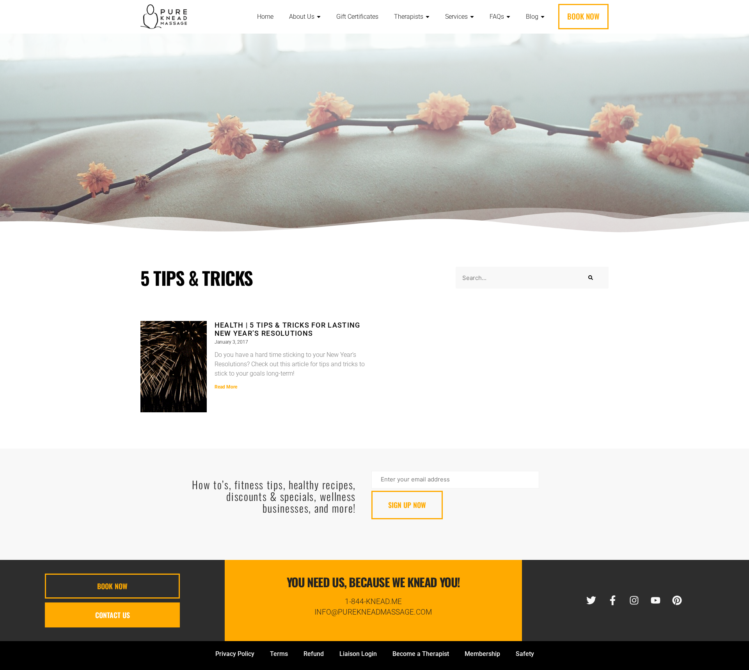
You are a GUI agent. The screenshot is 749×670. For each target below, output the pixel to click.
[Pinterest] (677, 600)
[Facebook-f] (613, 600)
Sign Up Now (407, 505)
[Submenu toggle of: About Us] (318, 17)
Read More (226, 387)
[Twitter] (591, 600)
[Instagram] (634, 600)
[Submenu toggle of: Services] (472, 17)
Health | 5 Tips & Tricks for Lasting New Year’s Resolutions (287, 329)
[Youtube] (656, 600)
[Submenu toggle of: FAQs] (508, 17)
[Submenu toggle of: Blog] (542, 17)
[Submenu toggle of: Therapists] (427, 17)
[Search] (591, 278)
